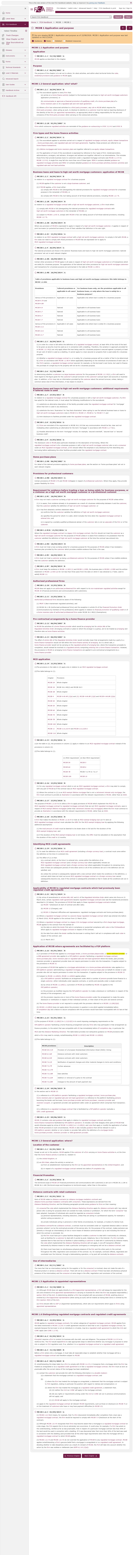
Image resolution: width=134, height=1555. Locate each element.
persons (104, 978)
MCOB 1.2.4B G (94, 267)
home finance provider (63, 626)
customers (56, 1406)
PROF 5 (42, 603)
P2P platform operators (73, 1122)
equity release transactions (118, 140)
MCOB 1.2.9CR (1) (66, 569)
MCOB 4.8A (67, 481)
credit (53, 837)
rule (93, 107)
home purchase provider (72, 1100)
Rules (48, 41)
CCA (121, 1328)
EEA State (45, 1162)
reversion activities (117, 163)
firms (52, 483)
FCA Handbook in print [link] (107, 8)
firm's (75, 1290)
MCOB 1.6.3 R (113, 1339)
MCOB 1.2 (43, 574)
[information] (26, 31)
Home (33, 22)
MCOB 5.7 (82, 413)
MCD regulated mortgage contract (60, 237)
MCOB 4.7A (54, 481)
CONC (37, 1330)
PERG (94, 160)
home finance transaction (44, 642)
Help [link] (95, 8)
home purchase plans (45, 143)
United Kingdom (48, 1158)
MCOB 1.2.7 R (114, 196)
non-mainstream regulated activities (104, 588)
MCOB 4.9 (73, 413)
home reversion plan (48, 103)
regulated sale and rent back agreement (76, 103)
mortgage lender (74, 953)
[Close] (131, 3)
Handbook (121, 927)
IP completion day (43, 1009)
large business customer (77, 183)
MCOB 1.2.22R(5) (54, 976)
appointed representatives (86, 1290)
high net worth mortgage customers (114, 95)
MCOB (58, 22)
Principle (38, 1339)
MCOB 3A (38, 591)
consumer (122, 445)
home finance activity (60, 95)
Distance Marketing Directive (55, 1032)
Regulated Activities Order (44, 629)
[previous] (123, 28)
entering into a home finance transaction (104, 647)
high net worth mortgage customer (86, 204)
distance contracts (59, 1199)
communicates (49, 101)
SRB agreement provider (47, 956)
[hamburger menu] (31, 9)
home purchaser (91, 1100)
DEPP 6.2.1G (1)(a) (80, 1447)
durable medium (101, 1373)
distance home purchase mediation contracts (51, 1202)
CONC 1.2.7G (52, 1330)
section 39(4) (46, 1300)
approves (60, 101)
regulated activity (80, 645)
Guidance (38, 41)
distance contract (64, 1225)
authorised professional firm (65, 588)
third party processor (79, 107)
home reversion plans (65, 149)
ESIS (125, 795)
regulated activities (59, 126)
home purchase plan (106, 101)
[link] (44, 9)
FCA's (42, 363)
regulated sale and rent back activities (51, 165)
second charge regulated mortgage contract (87, 916)
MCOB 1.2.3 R (114, 158)
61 (78, 897)
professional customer (76, 558)
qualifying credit (88, 101)
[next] (129, 28)
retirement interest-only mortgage (109, 792)
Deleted (58, 41)
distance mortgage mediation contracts (83, 1199)
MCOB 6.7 (90, 413)
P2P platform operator (77, 956)
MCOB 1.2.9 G (42, 160)
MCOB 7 (46, 905)
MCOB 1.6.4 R (44, 1415)
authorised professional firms (66, 612)
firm (65, 92)
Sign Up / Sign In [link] (125, 8)
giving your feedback (97, 3)
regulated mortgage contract (57, 179)
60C (72, 897)
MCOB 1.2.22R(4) (68, 976)
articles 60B (65, 897)
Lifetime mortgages (46, 149)
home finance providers (83, 997)
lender (62, 927)
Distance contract (45, 1225)
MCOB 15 (53, 963)
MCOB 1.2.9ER (82, 569)
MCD (110, 803)
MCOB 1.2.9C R (53, 214)
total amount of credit (50, 828)
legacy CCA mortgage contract (79, 533)
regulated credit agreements (62, 900)
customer (93, 110)
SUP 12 (58, 1304)
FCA (115, 927)
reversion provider (104, 1100)
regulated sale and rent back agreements (73, 143)
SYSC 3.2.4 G (107, 126)
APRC (77, 822)
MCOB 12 (47, 908)
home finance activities (55, 631)
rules (116, 73)
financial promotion (72, 101)
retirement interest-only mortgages (89, 808)
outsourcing (95, 126)
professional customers (93, 481)
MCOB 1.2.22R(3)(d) (111, 1003)
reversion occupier (43, 1103)
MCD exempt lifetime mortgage (74, 792)
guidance (56, 75)
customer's (68, 377)
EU (118, 1009)
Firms (37, 126)
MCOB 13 (46, 912)
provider (101, 953)
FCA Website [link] (61, 8)
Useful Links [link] (72, 8)
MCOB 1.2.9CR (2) (51, 572)
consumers (77, 1202)
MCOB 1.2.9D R (64, 360)
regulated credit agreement (100, 1328)
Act (53, 1295)
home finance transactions (46, 145)
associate (108, 522)
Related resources (73, 41)
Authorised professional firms (45, 599)
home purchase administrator (101, 967)
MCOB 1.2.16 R (52, 803)
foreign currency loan (95, 851)
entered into (45, 518)
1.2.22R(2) (80, 1125)
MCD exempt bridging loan (90, 820)
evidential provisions (42, 75)
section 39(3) (41, 1295)
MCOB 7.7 (100, 413)
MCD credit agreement (69, 851)
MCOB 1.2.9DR (109, 569)
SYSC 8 (119, 126)
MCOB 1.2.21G (57, 1325)
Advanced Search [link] (85, 8)
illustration (66, 795)
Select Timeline (10, 31)
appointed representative (66, 112)
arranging (87, 626)
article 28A (101, 626)
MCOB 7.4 (95, 1417)
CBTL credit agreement (45, 1111)
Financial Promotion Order (112, 607)
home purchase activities (101, 163)
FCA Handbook (46, 22)
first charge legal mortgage (114, 922)
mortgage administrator (77, 967)
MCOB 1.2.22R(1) (59, 984)
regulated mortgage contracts (96, 140)
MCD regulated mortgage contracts (48, 242)
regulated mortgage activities (47, 163)
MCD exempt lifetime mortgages (54, 808)
